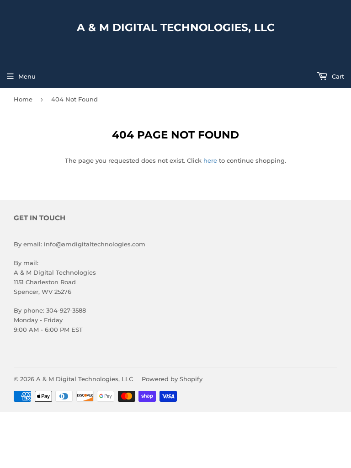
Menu (27, 76)
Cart (337, 76)
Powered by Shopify (172, 379)
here (210, 160)
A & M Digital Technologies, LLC (176, 27)
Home (23, 99)
